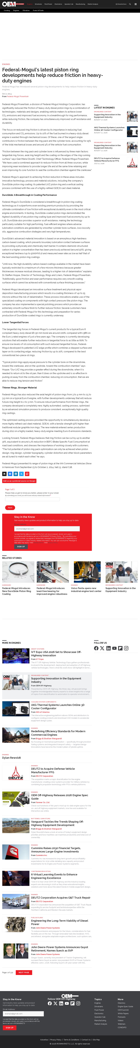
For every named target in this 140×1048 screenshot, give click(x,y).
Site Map (96, 1040)
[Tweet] (21, 474)
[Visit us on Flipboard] (120, 648)
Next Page (24, 972)
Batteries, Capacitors (40, 818)
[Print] (4, 474)
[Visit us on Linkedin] (108, 648)
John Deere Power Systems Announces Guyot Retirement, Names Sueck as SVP (59, 949)
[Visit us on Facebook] (96, 648)
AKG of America (43, 712)
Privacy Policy (53, 543)
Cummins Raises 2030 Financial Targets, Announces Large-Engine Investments (56, 850)
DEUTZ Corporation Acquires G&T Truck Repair (60, 897)
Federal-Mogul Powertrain (18, 96)
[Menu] (135, 4)
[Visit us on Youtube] (114, 648)
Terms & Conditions (71, 1040)
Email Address (20, 524)
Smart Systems (37, 649)
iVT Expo (40, 659)
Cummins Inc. (41, 855)
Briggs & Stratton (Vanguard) (49, 739)
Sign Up (21, 547)
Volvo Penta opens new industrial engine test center (86, 589)
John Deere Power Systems (48, 928)
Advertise (44, 1040)
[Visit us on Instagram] (126, 648)
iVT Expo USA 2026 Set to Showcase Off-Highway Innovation (56, 653)
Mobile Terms (38, 543)
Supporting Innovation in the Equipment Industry (107, 115)
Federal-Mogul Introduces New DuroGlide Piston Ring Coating (16, 591)
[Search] (130, 4)
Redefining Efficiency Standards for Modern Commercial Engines (58, 733)
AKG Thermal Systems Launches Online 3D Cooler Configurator (109, 128)
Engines (6, 64)
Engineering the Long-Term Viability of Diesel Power (59, 922)
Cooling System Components (43, 702)
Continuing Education (41, 871)
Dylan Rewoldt (11, 757)
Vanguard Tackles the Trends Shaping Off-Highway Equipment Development (57, 823)
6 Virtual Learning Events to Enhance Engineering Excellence (54, 876)
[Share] (10, 474)
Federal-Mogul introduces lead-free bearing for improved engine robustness (52, 591)
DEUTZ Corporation (44, 776)
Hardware (6, 585)
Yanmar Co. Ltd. (43, 802)
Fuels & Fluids (37, 917)
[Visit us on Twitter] (102, 648)
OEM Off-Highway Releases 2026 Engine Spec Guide (59, 797)
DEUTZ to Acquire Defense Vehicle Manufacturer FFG (107, 159)
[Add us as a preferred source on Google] (27, 474)
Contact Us (86, 1040)
